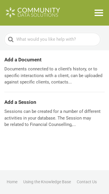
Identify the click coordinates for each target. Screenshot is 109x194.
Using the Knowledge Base (47, 181)
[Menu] (98, 13)
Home (12, 181)
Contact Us (87, 181)
